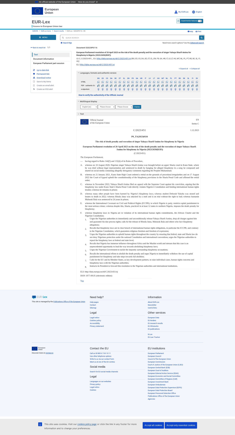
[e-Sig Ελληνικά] (124, 89)
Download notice (44, 78)
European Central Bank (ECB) (159, 368)
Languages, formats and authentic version (98, 73)
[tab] (138, 73)
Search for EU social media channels (104, 372)
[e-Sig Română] (180, 89)
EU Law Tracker (154, 337)
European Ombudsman (156, 385)
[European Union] (38, 349)
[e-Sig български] (98, 89)
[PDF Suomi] (193, 85)
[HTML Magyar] (158, 82)
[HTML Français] (133, 82)
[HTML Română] (180, 82)
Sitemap (93, 308)
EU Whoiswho (153, 326)
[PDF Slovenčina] (184, 85)
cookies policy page (87, 424)
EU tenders (152, 320)
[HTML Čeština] (107, 82)
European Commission (156, 362)
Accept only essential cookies (181, 425)
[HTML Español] (103, 82)
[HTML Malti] (163, 82)
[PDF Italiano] (145, 85)
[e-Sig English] (128, 89)
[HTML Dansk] (111, 82)
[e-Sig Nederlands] (167, 89)
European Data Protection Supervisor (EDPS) (165, 388)
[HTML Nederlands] (167, 82)
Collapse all (195, 69)
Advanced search (197, 43)
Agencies (151, 399)
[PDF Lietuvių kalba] (154, 85)
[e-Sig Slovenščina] (188, 89)
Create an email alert (45, 85)
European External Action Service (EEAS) (163, 373)
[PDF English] (128, 85)
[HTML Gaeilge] (137, 82)
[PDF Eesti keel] (120, 85)
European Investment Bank (158, 382)
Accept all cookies (153, 425)
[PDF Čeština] (107, 85)
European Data (153, 318)
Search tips (67, 43)
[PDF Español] (103, 85)
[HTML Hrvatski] (141, 82)
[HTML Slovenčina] (184, 82)
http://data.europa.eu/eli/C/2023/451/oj (114, 58)
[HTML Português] (175, 82)
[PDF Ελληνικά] (124, 85)
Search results (59, 31)
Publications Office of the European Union (69, 302)
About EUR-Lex (153, 302)
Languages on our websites (100, 381)
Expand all (184, 69)
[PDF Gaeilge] (137, 85)
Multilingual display (88, 101)
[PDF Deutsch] (115, 85)
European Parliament (156, 353)
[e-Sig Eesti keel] (120, 89)
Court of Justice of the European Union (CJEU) (165, 365)
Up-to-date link (43, 70)
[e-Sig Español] (103, 89)
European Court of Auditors (158, 370)
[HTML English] (128, 82)
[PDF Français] (133, 85)
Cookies (93, 390)
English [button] (199, 12)
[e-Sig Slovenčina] (184, 89)
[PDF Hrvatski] (141, 85)
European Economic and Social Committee (164, 376)
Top (82, 281)
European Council (154, 356)
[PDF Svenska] (197, 85)
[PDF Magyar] (158, 85)
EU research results (155, 323)
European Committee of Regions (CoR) (162, 379)
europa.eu (49, 353)
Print (199, 31)
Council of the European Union (159, 359)
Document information (43, 59)
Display (137, 107)
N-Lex (150, 334)
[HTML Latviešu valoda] (150, 82)
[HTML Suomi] (193, 82)
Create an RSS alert (45, 89)
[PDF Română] (180, 85)
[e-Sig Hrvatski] (141, 89)
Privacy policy (95, 384)
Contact (93, 305)
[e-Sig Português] (175, 89)
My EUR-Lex (183, 12)
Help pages (94, 302)
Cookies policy (95, 320)
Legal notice (94, 318)
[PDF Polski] (171, 85)
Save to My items (44, 82)
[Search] (201, 37)
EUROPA (35, 31)
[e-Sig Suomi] (193, 89)
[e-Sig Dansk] (111, 89)
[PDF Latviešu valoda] (150, 85)
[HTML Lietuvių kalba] (154, 82)
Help (191, 31)
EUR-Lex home (46, 31)
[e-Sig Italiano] (145, 89)
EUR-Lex (41, 21)
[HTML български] (98, 82)
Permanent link (43, 74)
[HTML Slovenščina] (188, 82)
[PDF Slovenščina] (188, 85)
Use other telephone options (100, 356)
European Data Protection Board (160, 390)
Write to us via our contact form (102, 359)
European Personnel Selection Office (162, 393)
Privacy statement (97, 326)
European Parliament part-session (48, 63)
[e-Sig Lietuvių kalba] (154, 89)
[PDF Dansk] (111, 85)
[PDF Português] (175, 85)
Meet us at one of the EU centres (102, 362)
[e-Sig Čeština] (107, 89)
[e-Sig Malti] (163, 89)
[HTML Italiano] (145, 82)
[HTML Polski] (171, 82)
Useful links (152, 308)
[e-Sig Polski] (171, 89)
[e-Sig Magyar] (158, 89)
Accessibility (95, 323)
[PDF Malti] (163, 85)
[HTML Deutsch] (115, 82)
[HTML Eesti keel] (120, 82)
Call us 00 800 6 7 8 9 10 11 (100, 353)
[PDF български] (98, 85)
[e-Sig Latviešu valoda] (150, 89)
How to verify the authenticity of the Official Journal (101, 95)
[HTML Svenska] (197, 82)
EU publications (154, 329)
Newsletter (152, 305)
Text (36, 54)
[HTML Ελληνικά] (124, 82)
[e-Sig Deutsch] (115, 89)
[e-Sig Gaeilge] (137, 89)
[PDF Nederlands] (167, 85)
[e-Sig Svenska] (197, 89)
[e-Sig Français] (133, 89)
